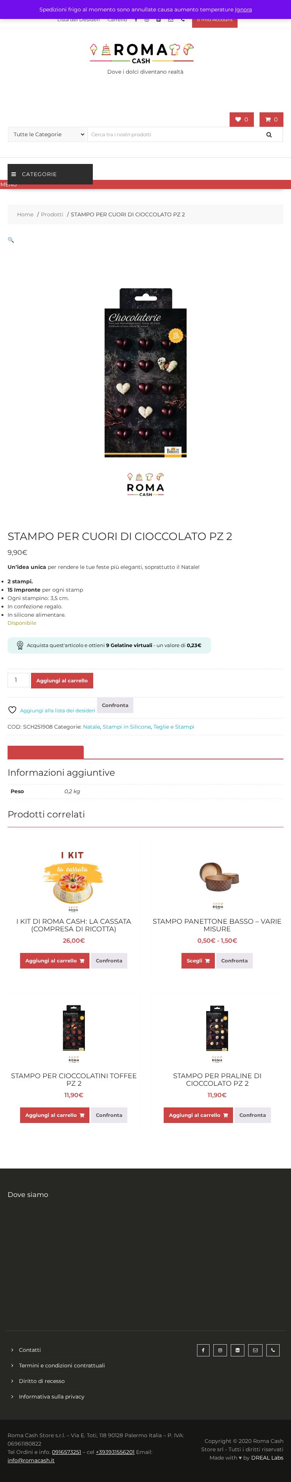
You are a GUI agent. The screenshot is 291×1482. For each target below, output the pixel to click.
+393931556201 (115, 1452)
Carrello (117, 19)
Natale (91, 726)
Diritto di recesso (42, 1381)
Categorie (39, 174)
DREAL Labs (267, 1457)
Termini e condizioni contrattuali (62, 1365)
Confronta (115, 705)
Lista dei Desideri (78, 19)
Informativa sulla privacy (51, 1396)
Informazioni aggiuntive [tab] (44, 752)
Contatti (30, 1350)
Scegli (194, 961)
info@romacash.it (31, 1460)
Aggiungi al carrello (62, 680)
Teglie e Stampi (173, 726)
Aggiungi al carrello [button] (51, 961)
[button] (145, 184)
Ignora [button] (243, 9)
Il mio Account (215, 19)
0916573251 (66, 1452)
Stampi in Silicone (127, 726)
